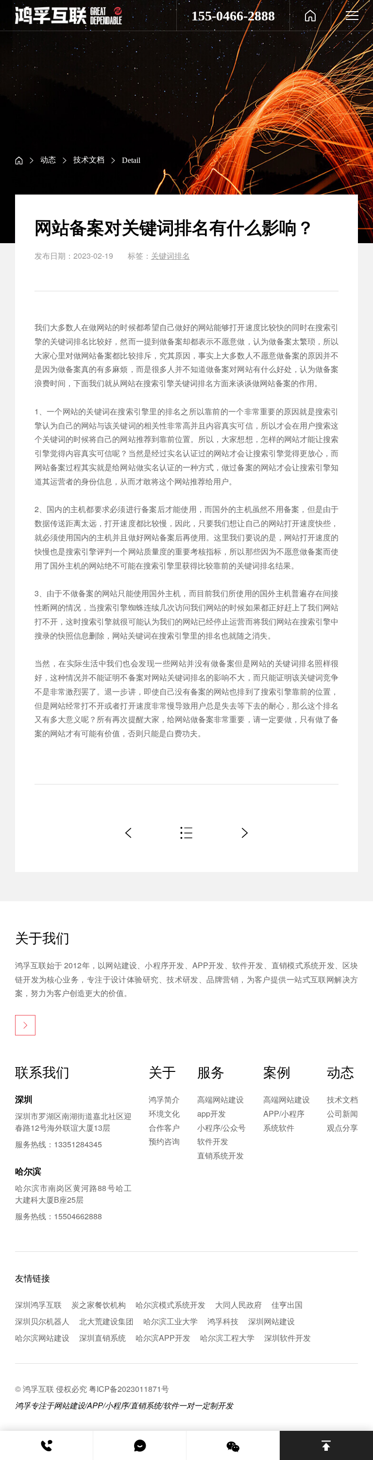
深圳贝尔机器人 (42, 1321)
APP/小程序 (284, 1113)
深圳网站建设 (271, 1321)
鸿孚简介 (164, 1099)
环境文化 (164, 1113)
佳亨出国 (287, 1304)
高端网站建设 (220, 1099)
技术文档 (88, 159)
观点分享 (342, 1127)
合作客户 (164, 1127)
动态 (48, 159)
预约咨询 (164, 1141)
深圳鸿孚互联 (38, 1304)
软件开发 (212, 1141)
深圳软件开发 (287, 1337)
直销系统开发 (220, 1155)
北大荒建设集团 (106, 1321)
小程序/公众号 (221, 1127)
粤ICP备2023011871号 (129, 1388)
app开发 (211, 1113)
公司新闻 (342, 1113)
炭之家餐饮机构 (98, 1304)
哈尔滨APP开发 (163, 1337)
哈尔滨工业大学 (170, 1321)
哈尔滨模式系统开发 (170, 1304)
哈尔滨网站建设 (42, 1337)
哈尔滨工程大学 (227, 1337)
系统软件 (278, 1127)
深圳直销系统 (102, 1337)
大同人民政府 (238, 1304)
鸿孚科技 (222, 1321)
